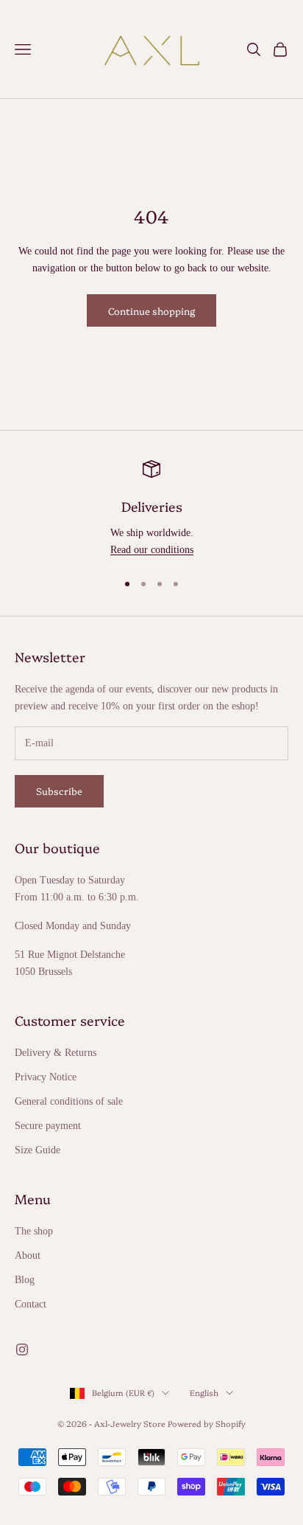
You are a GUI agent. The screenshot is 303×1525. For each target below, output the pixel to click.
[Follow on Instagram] (22, 1349)
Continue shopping (151, 310)
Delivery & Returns (55, 1052)
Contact (30, 1304)
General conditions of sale (69, 1101)
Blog (25, 1279)
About (27, 1255)
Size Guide (37, 1150)
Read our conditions (151, 549)
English (204, 1392)
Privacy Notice (45, 1077)
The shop (34, 1231)
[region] (151, 509)
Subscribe (59, 790)
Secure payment (48, 1125)
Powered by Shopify (207, 1423)
